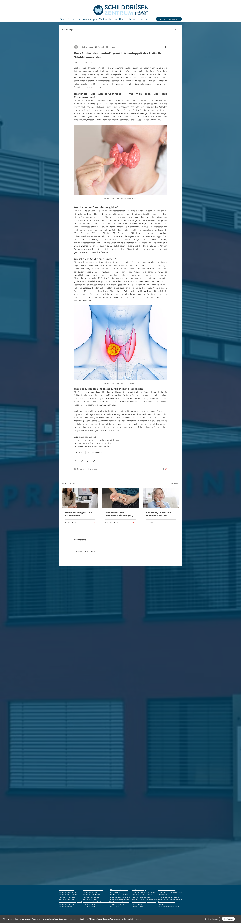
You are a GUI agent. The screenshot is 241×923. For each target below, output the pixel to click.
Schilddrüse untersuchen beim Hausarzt (96, 902)
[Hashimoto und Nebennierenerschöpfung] (80, 498)
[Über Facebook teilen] (75, 461)
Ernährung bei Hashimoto (119, 894)
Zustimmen (228, 919)
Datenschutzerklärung (132, 919)
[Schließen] (237, 919)
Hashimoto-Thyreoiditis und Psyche (170, 892)
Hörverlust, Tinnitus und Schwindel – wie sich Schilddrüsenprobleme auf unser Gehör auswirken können (159, 514)
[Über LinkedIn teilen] (87, 461)
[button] (176, 30)
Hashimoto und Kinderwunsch (120, 899)
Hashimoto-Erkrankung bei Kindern (144, 902)
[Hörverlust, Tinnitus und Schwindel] (161, 498)
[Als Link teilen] (94, 461)
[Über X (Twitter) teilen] (81, 461)
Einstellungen (212, 919)
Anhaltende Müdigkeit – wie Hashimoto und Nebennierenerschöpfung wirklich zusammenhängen (78, 514)
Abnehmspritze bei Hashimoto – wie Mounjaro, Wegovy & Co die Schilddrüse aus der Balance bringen (119, 514)
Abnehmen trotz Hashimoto (141, 897)
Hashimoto (80, 452)
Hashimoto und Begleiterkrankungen (170, 899)
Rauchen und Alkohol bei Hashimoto (144, 899)
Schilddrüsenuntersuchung (167, 890)
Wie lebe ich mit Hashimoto (119, 902)
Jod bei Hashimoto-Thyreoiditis (168, 897)
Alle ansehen (175, 483)
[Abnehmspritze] (120, 498)
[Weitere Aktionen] (165, 46)
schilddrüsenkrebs (95, 452)
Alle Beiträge (67, 30)
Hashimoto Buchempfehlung (120, 897)
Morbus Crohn (163, 894)
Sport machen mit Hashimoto (142, 894)
